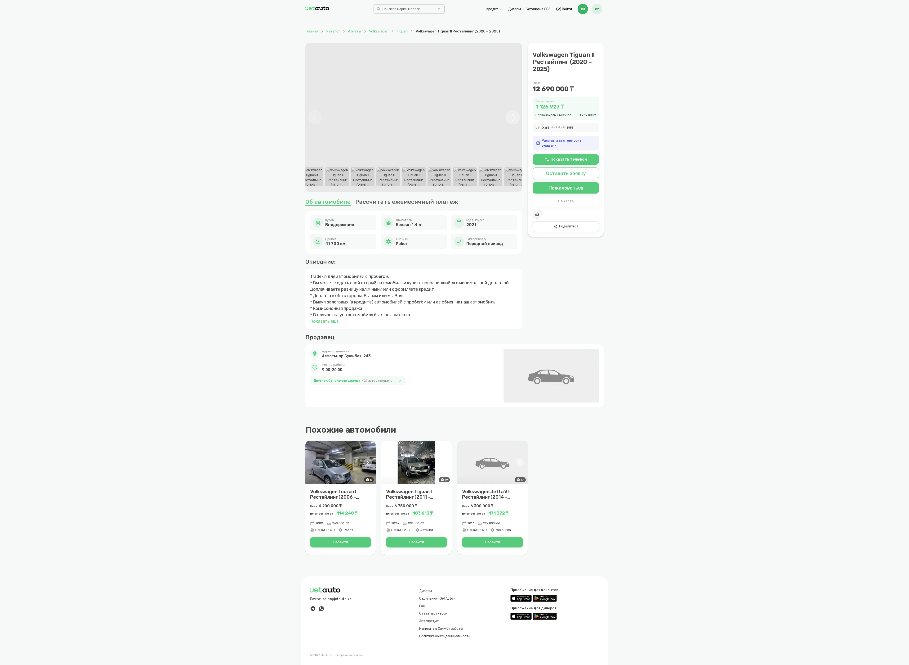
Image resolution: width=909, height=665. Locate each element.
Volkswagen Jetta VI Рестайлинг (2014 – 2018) (485, 497)
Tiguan (402, 31)
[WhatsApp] (321, 608)
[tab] (311, 176)
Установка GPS (538, 9)
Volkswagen (378, 31)
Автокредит (429, 621)
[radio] (583, 9)
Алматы (354, 31)
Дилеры (514, 9)
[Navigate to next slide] (513, 117)
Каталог (333, 31)
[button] (357, 354)
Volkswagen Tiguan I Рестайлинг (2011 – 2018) (409, 497)
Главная (311, 31)
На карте (566, 201)
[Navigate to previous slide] (315, 117)
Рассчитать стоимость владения (559, 143)
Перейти (340, 542)
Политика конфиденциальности (444, 636)
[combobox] (409, 10)
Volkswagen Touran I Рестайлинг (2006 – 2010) (333, 497)
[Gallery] (413, 117)
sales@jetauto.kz (336, 599)
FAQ (422, 606)
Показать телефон (566, 159)
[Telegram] (313, 608)
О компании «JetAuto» (437, 599)
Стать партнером (433, 613)
